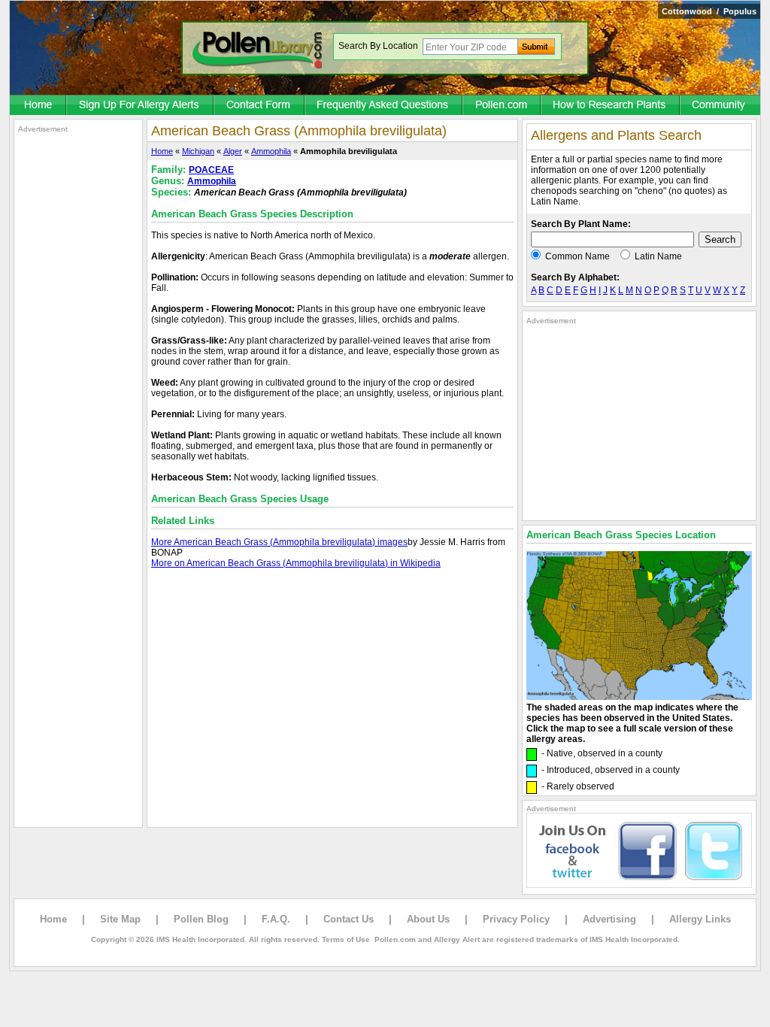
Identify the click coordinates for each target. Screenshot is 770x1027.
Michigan (198, 151)
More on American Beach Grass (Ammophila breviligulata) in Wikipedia (296, 563)
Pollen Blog (201, 919)
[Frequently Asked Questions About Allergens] (384, 106)
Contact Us (348, 919)
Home (162, 151)
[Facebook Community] (720, 106)
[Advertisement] (78, 359)
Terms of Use (346, 939)
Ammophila (271, 151)
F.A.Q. (276, 919)
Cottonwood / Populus (709, 11)
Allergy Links (700, 919)
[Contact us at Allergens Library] (259, 106)
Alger (232, 151)
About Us (428, 919)
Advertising (609, 919)
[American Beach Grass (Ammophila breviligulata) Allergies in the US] (639, 697)
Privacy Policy (516, 919)
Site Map (120, 919)
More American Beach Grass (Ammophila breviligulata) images (279, 542)
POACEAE (211, 170)
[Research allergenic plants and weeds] (38, 106)
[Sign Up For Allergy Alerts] (140, 106)
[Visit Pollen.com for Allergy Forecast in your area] (502, 106)
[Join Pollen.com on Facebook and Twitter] (639, 885)
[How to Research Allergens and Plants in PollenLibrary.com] (611, 106)
